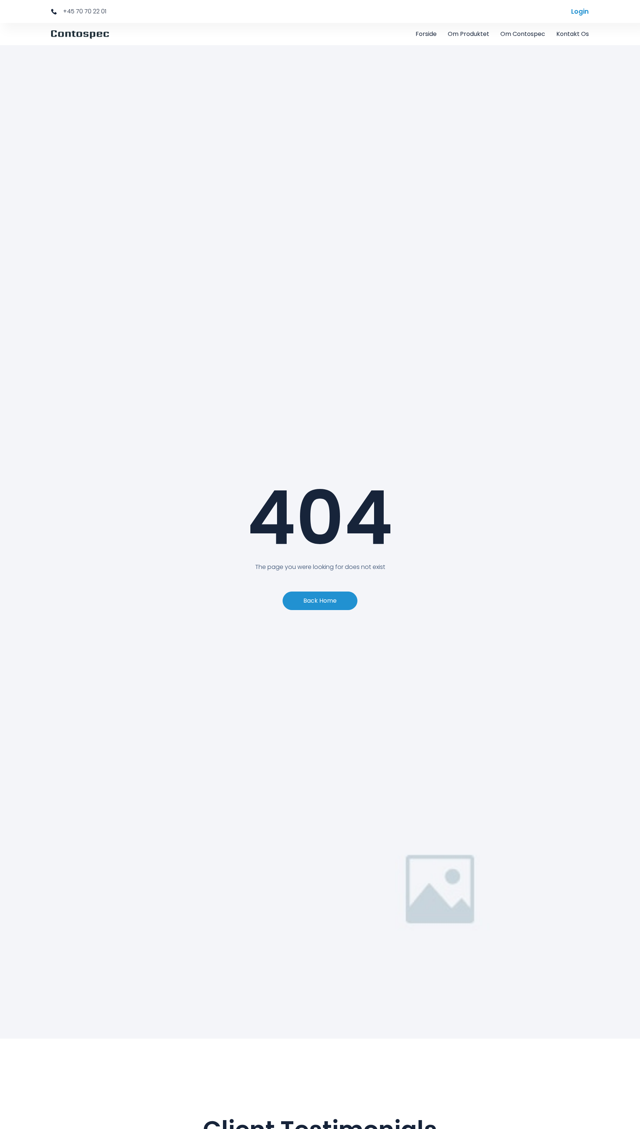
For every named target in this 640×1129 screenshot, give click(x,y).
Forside (426, 34)
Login (580, 11)
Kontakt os (572, 34)
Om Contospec (522, 34)
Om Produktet (468, 34)
